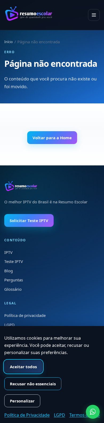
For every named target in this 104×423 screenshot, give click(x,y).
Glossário (13, 289)
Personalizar (22, 400)
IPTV (8, 252)
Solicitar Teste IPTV (29, 220)
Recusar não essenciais (33, 383)
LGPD (9, 324)
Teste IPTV (13, 261)
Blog (8, 270)
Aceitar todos (23, 366)
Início (8, 41)
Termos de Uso (84, 415)
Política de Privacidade (27, 415)
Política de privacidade (25, 315)
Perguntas (13, 279)
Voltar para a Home (52, 137)
